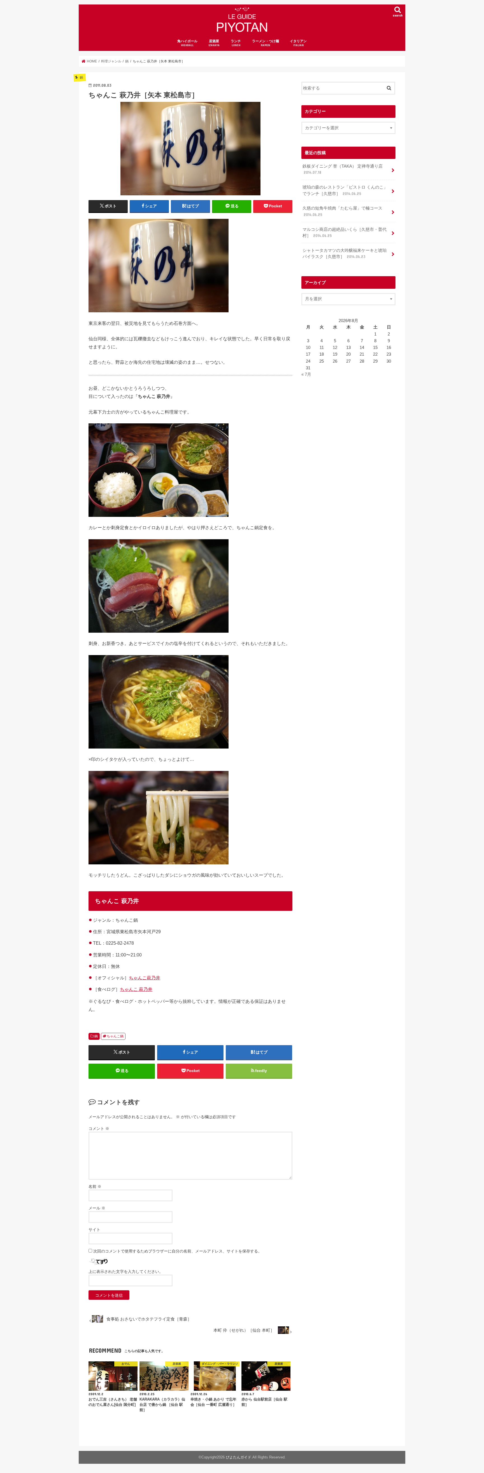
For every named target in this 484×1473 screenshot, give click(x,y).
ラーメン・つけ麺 (265, 43)
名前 (95, 1186)
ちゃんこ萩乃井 (144, 977)
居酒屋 (214, 43)
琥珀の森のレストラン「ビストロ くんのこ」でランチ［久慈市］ (345, 190)
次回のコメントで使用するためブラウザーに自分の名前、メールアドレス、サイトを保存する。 (177, 1251)
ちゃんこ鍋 (115, 1036)
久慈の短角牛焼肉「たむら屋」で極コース (342, 211)
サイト (94, 1229)
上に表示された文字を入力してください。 (126, 1271)
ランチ (236, 43)
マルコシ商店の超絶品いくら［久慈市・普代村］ (344, 232)
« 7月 (306, 374)
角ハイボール (187, 43)
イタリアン (298, 43)
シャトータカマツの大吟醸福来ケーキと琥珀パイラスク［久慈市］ (344, 253)
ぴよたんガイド (238, 1457)
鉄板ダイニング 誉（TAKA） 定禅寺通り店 (342, 169)
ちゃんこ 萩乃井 (136, 989)
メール (97, 1208)
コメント (99, 1128)
